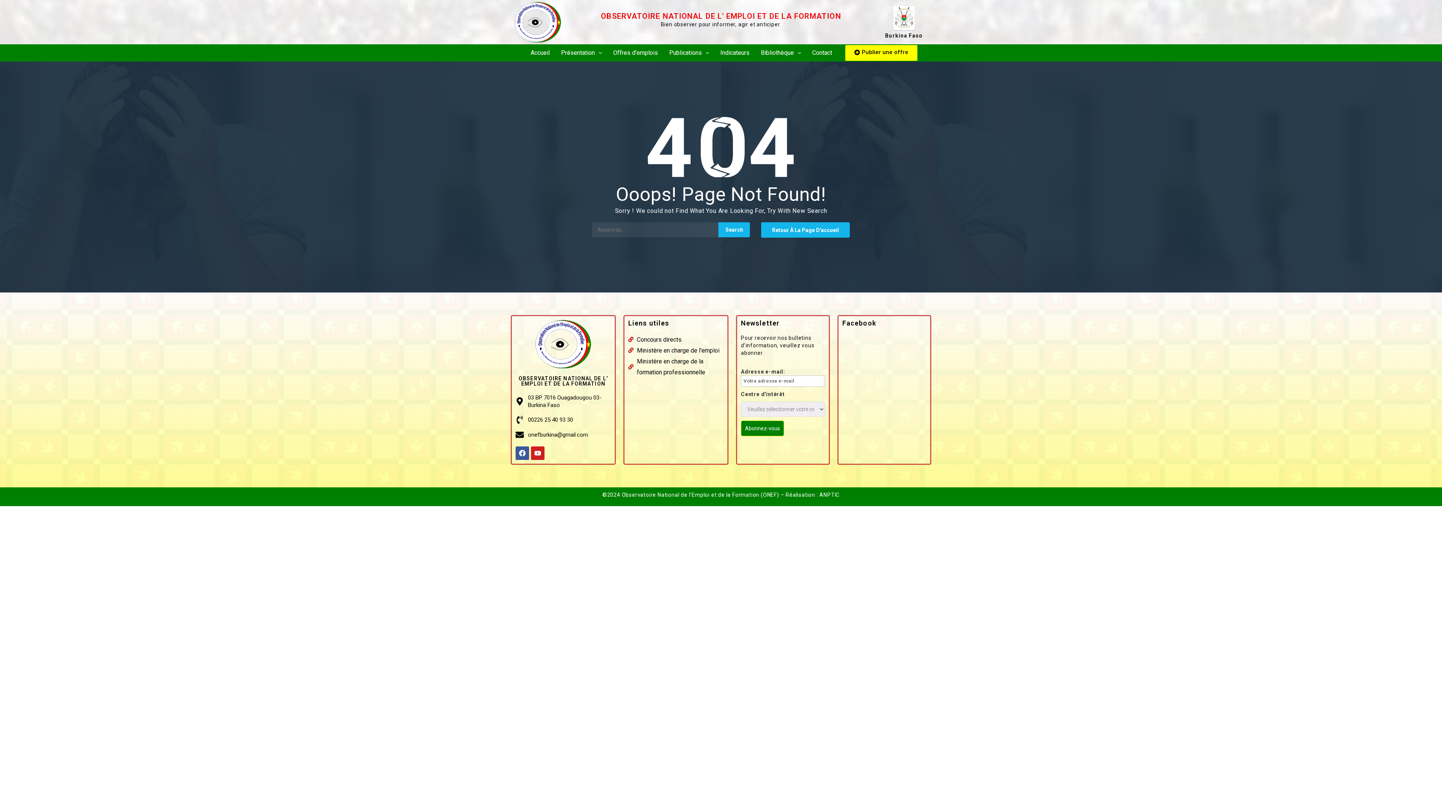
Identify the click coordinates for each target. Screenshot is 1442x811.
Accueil (540, 52)
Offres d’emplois (635, 52)
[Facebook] (522, 453)
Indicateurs (735, 52)
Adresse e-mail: (763, 372)
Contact (822, 52)
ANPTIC (829, 495)
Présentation (578, 52)
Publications (685, 52)
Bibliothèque (777, 52)
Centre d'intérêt (763, 394)
